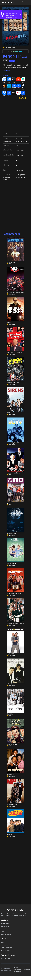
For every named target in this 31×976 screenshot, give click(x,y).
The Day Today (11, 533)
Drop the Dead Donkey (14, 473)
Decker (9, 322)
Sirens (8, 413)
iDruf (3, 942)
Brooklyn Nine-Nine (13, 383)
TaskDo (3, 931)
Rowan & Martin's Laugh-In (15, 624)
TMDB (26, 969)
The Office (10, 714)
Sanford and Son (12, 804)
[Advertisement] (15, 115)
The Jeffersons (11, 774)
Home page (19, 170)
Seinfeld (9, 834)
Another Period (11, 563)
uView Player (5, 923)
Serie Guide (7, 2)
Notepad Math (5, 926)
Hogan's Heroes (12, 744)
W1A (8, 503)
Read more (6, 70)
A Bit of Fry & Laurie (13, 684)
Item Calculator (6, 934)
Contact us (4, 945)
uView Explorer (6, 929)
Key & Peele (10, 654)
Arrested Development (14, 593)
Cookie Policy (5, 950)
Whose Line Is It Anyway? (14, 352)
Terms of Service (6, 948)
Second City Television (13, 443)
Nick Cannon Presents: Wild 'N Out (17, 292)
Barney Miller (11, 262)
